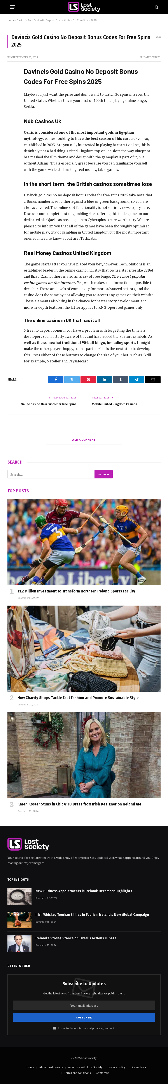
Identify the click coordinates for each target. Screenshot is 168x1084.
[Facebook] (11, 80)
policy (96, 1028)
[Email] (11, 125)
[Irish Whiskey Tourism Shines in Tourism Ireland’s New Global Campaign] (19, 920)
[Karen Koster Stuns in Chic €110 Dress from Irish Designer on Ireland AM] (84, 755)
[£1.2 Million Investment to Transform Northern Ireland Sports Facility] (84, 542)
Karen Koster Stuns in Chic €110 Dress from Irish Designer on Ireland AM (79, 804)
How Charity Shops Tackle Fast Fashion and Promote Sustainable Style (78, 697)
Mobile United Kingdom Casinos (114, 404)
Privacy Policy (117, 1067)
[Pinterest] (11, 114)
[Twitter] (11, 91)
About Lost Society (51, 1067)
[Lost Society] (84, 7)
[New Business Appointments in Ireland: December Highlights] (19, 896)
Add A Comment (84, 439)
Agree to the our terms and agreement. (86, 1028)
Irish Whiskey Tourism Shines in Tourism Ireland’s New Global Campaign (92, 914)
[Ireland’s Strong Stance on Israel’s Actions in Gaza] (19, 943)
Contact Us (102, 1073)
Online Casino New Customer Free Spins (48, 404)
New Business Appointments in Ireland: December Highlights (83, 891)
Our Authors (138, 1067)
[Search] (156, 7)
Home (11, 20)
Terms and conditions (77, 1073)
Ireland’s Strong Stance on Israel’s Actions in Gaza (75, 938)
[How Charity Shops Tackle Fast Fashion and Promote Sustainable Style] (84, 649)
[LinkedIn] (11, 103)
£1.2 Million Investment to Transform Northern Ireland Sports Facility (76, 591)
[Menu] (12, 7)
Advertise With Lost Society (85, 1067)
